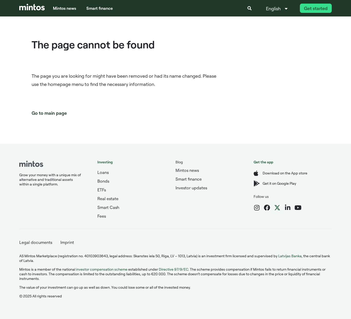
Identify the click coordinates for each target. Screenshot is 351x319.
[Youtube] (298, 208)
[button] (249, 8)
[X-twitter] (277, 208)
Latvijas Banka (290, 256)
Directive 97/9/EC (173, 269)
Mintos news (64, 8)
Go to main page (49, 113)
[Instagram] (257, 208)
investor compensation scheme (101, 269)
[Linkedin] (287, 208)
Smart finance (99, 8)
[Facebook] (267, 208)
